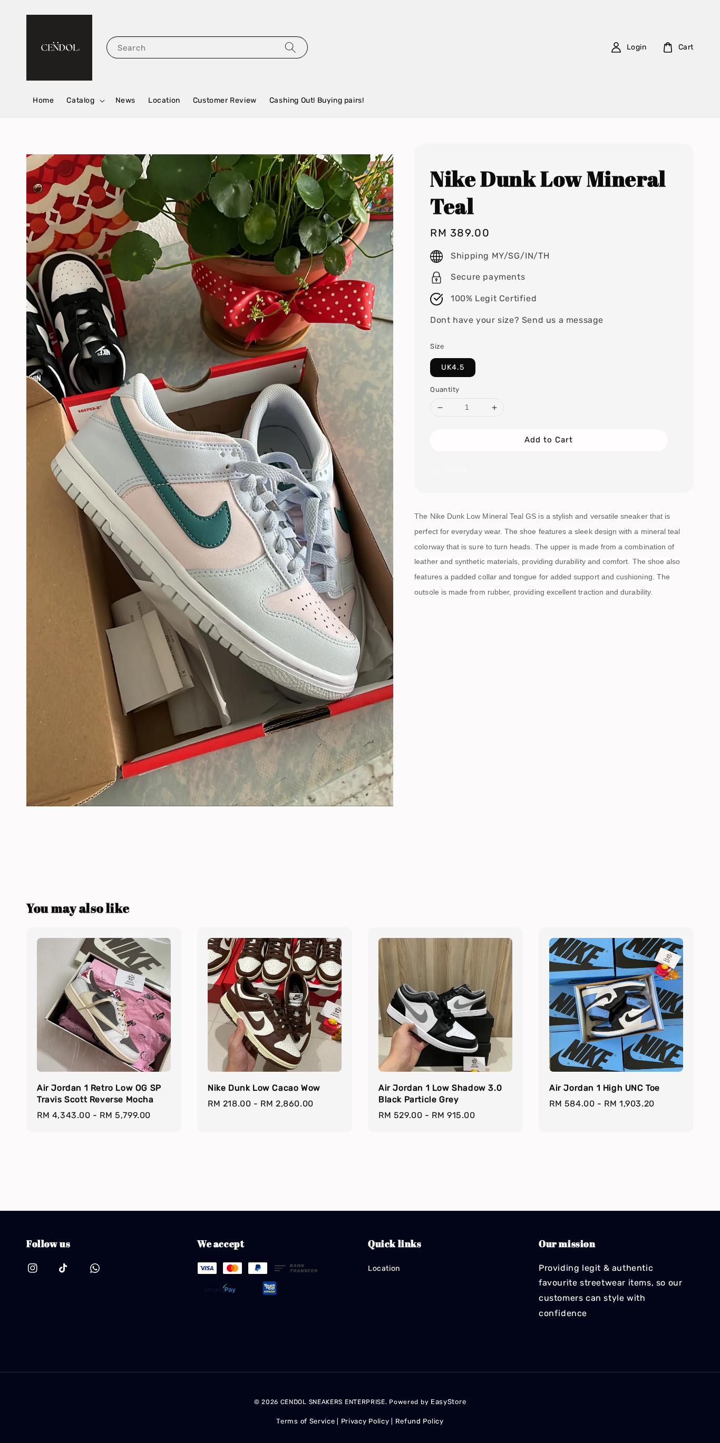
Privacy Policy (365, 1421)
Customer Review (225, 100)
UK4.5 (452, 367)
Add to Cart (548, 439)
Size (437, 346)
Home (43, 100)
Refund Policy (419, 1421)
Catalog (80, 100)
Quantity (444, 390)
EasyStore (448, 1402)
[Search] (290, 47)
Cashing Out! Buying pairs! (316, 100)
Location (164, 100)
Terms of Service (305, 1421)
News (125, 100)
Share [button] (456, 470)
